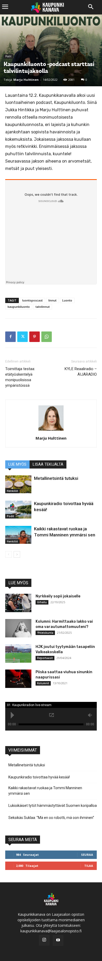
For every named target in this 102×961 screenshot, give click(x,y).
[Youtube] (58, 940)
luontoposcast (32, 300)
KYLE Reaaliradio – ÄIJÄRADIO (81, 371)
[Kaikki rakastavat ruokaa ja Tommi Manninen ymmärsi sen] (18, 535)
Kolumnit (43, 683)
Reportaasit (45, 658)
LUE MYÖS (17, 464)
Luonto (67, 300)
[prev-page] (8, 554)
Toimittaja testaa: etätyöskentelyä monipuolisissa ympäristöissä (20, 377)
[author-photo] (51, 431)
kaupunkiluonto (19, 307)
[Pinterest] (34, 336)
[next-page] (17, 554)
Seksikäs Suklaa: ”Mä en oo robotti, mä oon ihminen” (51, 818)
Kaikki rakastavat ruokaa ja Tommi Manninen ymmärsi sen (45, 791)
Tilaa (88, 866)
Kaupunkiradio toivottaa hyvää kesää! (39, 777)
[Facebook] (10, 336)
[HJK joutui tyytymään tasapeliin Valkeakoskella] (18, 653)
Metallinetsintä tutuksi (56, 478)
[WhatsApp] (46, 336)
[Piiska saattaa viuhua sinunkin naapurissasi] (18, 679)
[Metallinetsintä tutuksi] (18, 484)
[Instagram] (44, 940)
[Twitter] (22, 336)
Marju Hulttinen (26, 80)
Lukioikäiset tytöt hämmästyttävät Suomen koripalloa (52, 805)
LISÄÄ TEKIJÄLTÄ (48, 464)
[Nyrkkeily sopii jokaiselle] (18, 603)
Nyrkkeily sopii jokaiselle (58, 596)
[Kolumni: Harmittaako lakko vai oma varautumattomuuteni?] (18, 628)
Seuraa (87, 855)
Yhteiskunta (45, 633)
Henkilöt (12, 491)
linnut (52, 300)
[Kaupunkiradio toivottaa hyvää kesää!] (18, 510)
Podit (8, 56)
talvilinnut (43, 307)
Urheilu (42, 602)
